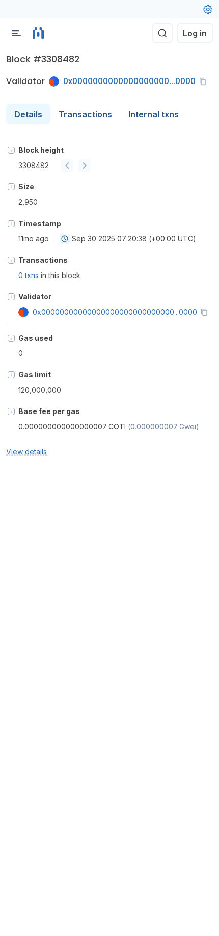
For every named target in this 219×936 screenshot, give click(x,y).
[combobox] (65, 239)
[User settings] (208, 9)
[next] (84, 165)
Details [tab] (28, 114)
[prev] (67, 165)
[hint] (11, 150)
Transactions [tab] (85, 114)
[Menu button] (16, 33)
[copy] (205, 81)
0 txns (28, 275)
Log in (195, 33)
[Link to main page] (38, 33)
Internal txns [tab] (153, 114)
